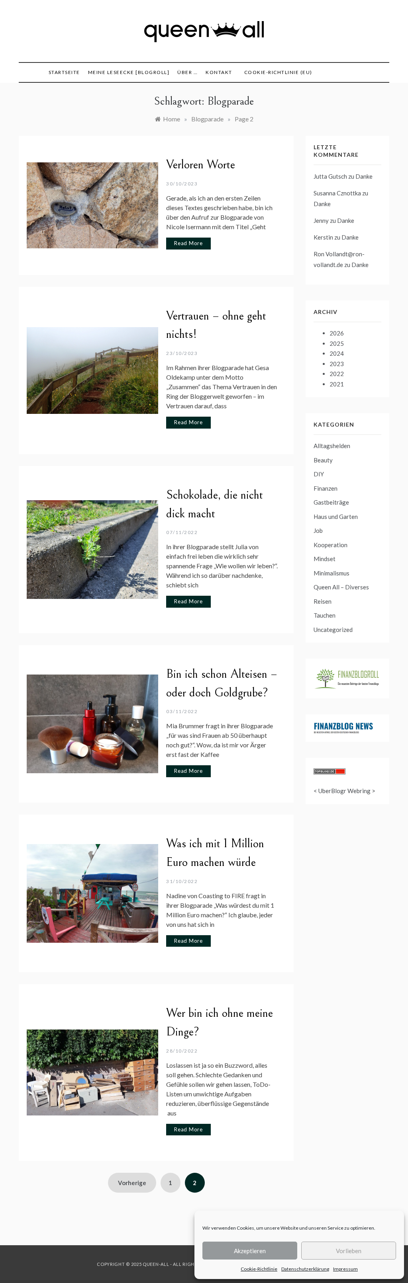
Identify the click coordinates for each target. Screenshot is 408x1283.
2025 (337, 343)
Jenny (321, 220)
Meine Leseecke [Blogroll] (129, 72)
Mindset (324, 558)
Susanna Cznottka (337, 193)
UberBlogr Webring (344, 790)
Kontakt (219, 72)
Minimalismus (331, 573)
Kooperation (330, 544)
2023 (337, 363)
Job (318, 530)
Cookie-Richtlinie (259, 1269)
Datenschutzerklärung (305, 1269)
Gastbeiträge (331, 502)
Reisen (323, 601)
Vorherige (132, 1182)
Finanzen (325, 488)
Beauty (323, 460)
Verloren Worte (200, 165)
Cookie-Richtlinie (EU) (278, 72)
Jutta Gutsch (330, 176)
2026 (337, 333)
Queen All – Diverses (341, 587)
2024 (337, 353)
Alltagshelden (332, 445)
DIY (319, 474)
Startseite (64, 72)
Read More (188, 243)
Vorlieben (348, 1250)
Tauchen (324, 615)
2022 (337, 373)
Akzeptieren (250, 1250)
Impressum (345, 1269)
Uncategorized (333, 629)
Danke (364, 176)
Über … (187, 72)
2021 (337, 384)
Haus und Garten (336, 516)
